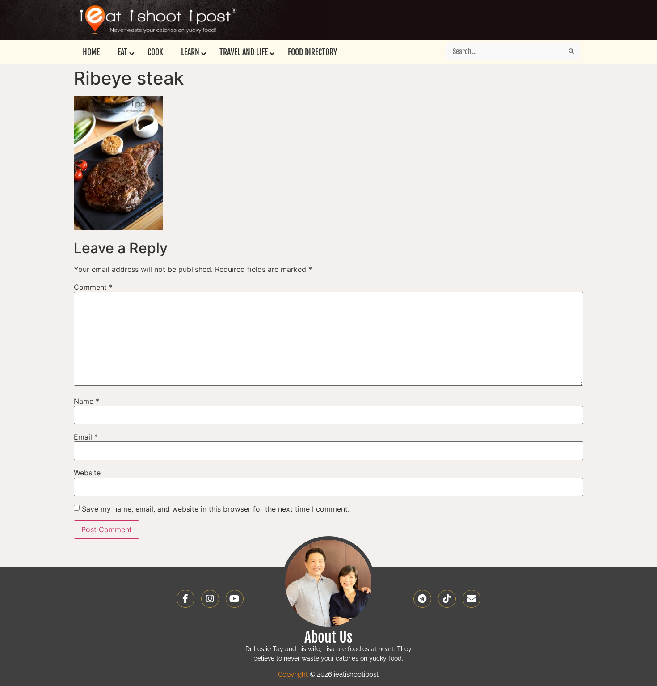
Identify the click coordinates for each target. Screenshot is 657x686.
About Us (328, 637)
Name (86, 401)
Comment (93, 287)
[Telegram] (422, 599)
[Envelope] (471, 599)
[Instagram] (210, 599)
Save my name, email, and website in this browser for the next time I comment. (216, 508)
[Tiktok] (447, 599)
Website (87, 472)
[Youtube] (235, 599)
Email (86, 436)
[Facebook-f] (185, 599)
